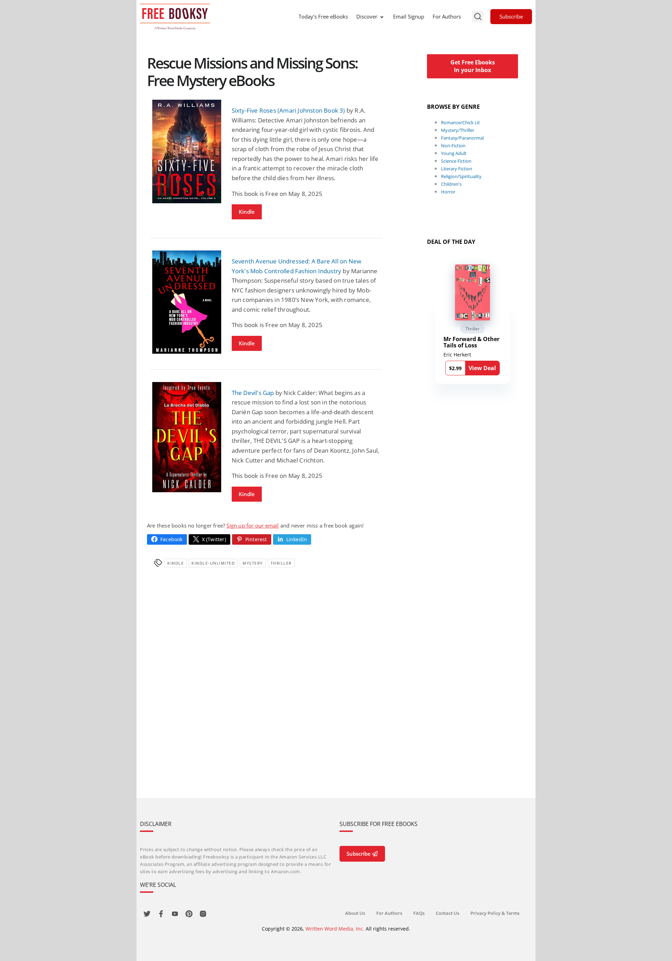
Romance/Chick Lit (460, 122)
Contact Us (447, 913)
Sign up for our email (252, 525)
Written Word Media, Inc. (335, 928)
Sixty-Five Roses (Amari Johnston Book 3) (288, 110)
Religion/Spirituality (461, 176)
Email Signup (408, 16)
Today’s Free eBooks (323, 16)
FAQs (419, 913)
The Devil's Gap (253, 393)
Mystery (253, 563)
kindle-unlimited (213, 563)
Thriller (281, 563)
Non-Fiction (453, 145)
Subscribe (511, 16)
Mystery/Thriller (457, 130)
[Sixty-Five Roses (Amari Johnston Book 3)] (186, 151)
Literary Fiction (456, 168)
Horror (448, 192)
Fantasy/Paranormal (462, 138)
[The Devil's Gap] (186, 437)
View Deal (482, 368)
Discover (366, 16)
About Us (355, 913)
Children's (451, 184)
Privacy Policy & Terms (494, 913)
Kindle (247, 211)
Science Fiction (456, 161)
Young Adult (454, 153)
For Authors (447, 16)
